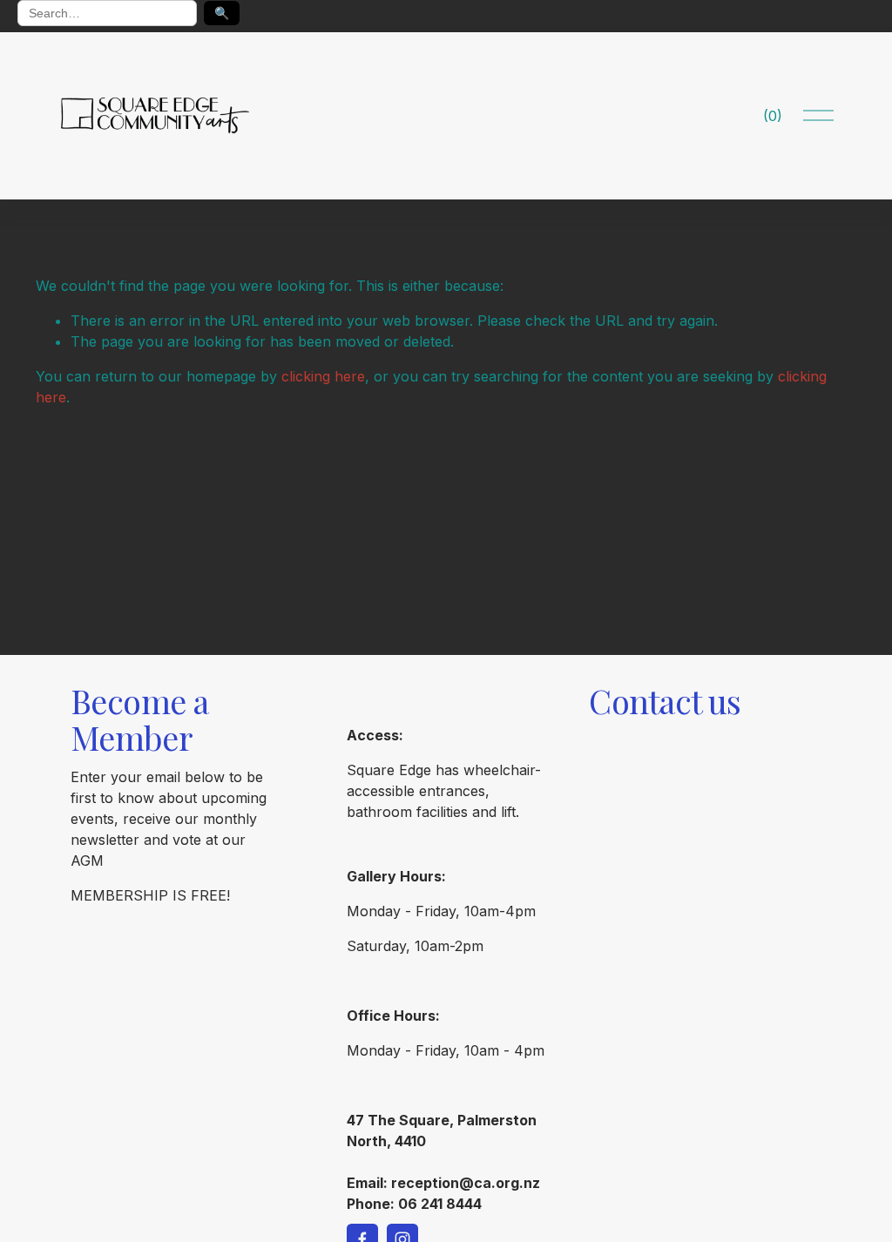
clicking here (323, 376)
